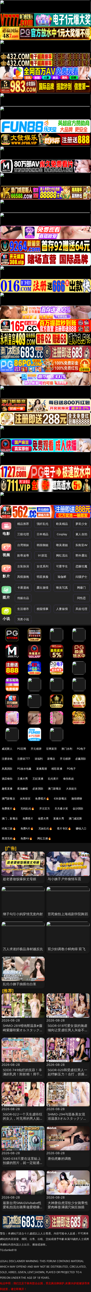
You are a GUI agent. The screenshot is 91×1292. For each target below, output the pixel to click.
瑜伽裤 (62, 577)
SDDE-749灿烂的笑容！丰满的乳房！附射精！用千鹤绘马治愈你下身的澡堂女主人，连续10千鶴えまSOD (23, 1076)
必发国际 (37, 788)
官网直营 (51, 749)
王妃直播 (37, 778)
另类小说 (23, 619)
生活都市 (23, 609)
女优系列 (42, 566)
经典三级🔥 (9, 828)
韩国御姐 (42, 545)
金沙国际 (78, 808)
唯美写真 (62, 588)
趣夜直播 (7, 788)
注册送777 (23, 759)
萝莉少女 (81, 524)
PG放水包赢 (24, 769)
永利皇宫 (25, 798)
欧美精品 (62, 524)
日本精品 (42, 534)
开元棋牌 (36, 749)
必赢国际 (80, 759)
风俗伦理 (81, 609)
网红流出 (62, 555)
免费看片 (28, 818)
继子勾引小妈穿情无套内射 (23, 914)
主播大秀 (22, 778)
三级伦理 (23, 534)
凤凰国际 (7, 769)
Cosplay (62, 534)
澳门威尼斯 (75, 818)
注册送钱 (7, 759)
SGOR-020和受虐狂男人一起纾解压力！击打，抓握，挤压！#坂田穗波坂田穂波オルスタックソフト (68, 1076)
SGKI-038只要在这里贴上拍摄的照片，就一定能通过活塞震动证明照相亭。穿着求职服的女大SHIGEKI (23, 1164)
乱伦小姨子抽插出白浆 (19, 984)
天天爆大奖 (61, 808)
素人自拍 (81, 534)
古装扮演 (23, 566)
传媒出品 (23, 598)
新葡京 (51, 759)
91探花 (42, 555)
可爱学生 (62, 566)
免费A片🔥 (27, 828)
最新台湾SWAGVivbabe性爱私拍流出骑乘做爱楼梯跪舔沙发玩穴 (23, 1207)
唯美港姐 (62, 545)
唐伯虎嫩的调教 (59, 1158)
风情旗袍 (23, 577)
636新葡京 (60, 798)
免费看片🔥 (42, 798)
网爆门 (81, 588)
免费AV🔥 (27, 838)
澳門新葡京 (8, 798)
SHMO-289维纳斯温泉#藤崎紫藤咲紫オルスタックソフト (23, 1029)
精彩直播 (56, 769)
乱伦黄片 (53, 778)
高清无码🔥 (9, 838)
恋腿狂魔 (81, 566)
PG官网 (21, 749)
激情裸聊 (76, 798)
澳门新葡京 (54, 788)
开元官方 (44, 808)
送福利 (39, 759)
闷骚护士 (81, 577)
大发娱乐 (71, 788)
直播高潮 (41, 769)
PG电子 (81, 749)
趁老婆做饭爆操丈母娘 (19, 879)
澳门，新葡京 (10, 818)
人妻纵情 (62, 609)
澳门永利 (66, 749)
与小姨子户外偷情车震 (64, 879)
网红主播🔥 (44, 838)
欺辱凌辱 (23, 555)
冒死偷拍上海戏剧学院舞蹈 (68, 914)
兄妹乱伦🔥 (45, 828)
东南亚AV (81, 545)
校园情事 (42, 609)
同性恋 (81, 598)
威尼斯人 (7, 749)
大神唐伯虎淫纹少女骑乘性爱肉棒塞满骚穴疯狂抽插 (68, 1205)
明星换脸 (42, 577)
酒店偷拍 (7, 778)
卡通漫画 (23, 588)
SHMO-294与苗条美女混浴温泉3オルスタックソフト (67, 1118)
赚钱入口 (81, 828)
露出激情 (42, 588)
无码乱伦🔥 (28, 808)
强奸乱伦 (42, 524)
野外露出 (81, 555)
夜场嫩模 (22, 788)
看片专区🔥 (64, 828)
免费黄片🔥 (9, 808)
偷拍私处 (68, 778)
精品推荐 (23, 524)
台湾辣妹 (23, 545)
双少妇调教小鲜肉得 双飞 (66, 949)
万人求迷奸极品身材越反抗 (23, 949)
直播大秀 (58, 818)
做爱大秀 (43, 818)
